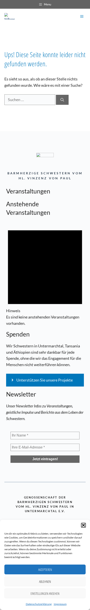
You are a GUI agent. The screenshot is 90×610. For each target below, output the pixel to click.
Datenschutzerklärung (39, 604)
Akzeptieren (45, 569)
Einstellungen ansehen (45, 593)
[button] (83, 525)
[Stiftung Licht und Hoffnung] (10, 16)
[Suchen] (62, 100)
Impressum (60, 604)
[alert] (45, 273)
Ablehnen (45, 581)
